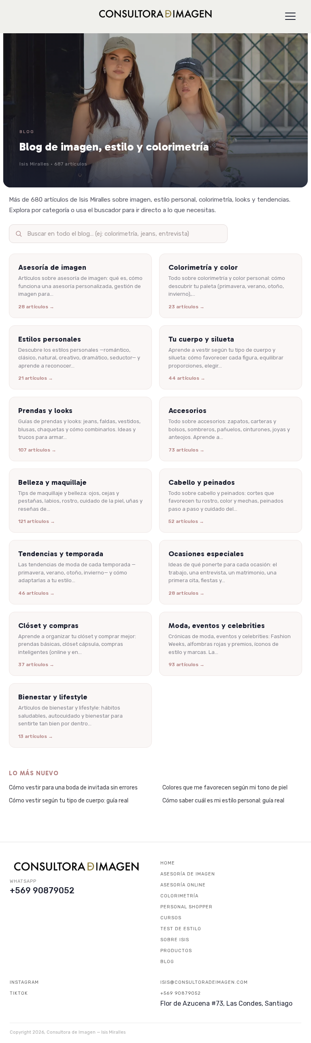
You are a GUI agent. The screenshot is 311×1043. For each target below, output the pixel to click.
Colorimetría (179, 896)
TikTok (19, 993)
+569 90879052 (180, 993)
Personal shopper (186, 907)
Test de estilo (180, 928)
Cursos (170, 917)
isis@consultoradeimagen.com (204, 982)
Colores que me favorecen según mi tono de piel (225, 787)
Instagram (24, 982)
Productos (176, 950)
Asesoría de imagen (187, 874)
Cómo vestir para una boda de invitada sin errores (73, 787)
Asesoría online (183, 885)
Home (167, 863)
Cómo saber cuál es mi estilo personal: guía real (223, 800)
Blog (167, 961)
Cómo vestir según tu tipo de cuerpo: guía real (68, 800)
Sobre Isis (174, 939)
